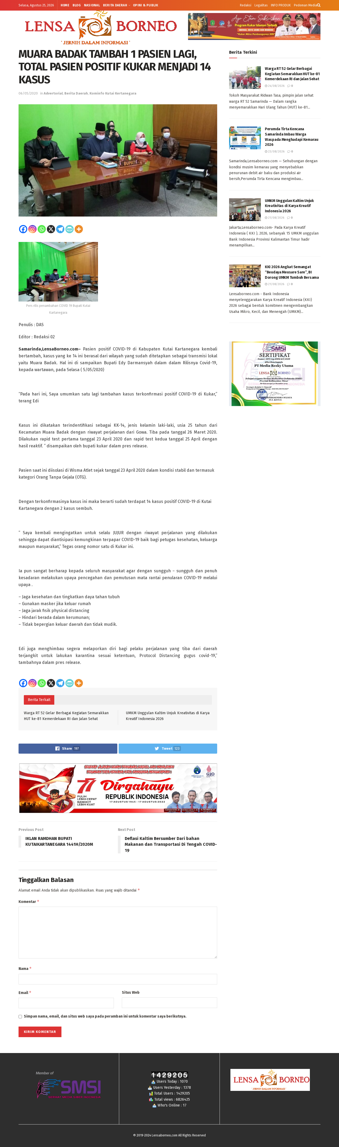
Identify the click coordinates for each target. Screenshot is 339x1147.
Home (65, 5)
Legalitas (261, 5)
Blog (77, 5)
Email (25, 992)
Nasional (92, 5)
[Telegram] (60, 229)
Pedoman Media (305, 5)
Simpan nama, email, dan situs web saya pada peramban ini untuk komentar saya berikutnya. (105, 1016)
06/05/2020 (28, 93)
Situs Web (131, 992)
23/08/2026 (275, 151)
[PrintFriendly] (69, 229)
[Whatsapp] (42, 229)
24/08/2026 (275, 86)
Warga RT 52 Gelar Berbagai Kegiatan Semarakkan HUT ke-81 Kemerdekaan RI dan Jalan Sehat (292, 73)
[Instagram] (32, 229)
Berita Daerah (115, 5)
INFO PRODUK (281, 5)
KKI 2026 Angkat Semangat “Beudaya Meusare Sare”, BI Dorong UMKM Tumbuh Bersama (292, 272)
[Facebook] (23, 229)
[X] (51, 229)
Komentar (29, 901)
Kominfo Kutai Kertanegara (113, 93)
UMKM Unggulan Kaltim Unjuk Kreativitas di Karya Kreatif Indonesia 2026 (289, 206)
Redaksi (245, 5)
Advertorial (53, 93)
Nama (25, 968)
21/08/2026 (275, 217)
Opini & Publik (145, 5)
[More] (79, 229)
